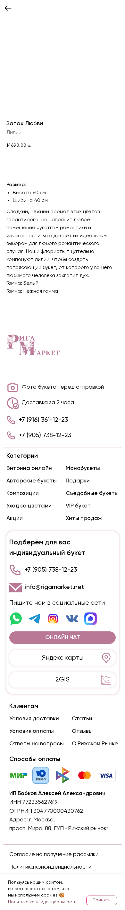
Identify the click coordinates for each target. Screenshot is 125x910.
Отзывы (82, 731)
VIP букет (78, 506)
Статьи (82, 719)
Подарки (78, 481)
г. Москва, (42, 820)
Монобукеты (83, 468)
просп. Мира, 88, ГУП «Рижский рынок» (59, 828)
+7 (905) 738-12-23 (45, 435)
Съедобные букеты (92, 493)
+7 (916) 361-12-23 (43, 420)
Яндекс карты (62, 658)
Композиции (22, 493)
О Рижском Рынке (95, 744)
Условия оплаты (31, 731)
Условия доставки (34, 719)
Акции (14, 518)
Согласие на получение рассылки (53, 854)
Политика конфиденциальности (50, 867)
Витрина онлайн (29, 468)
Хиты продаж (84, 518)
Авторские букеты (31, 481)
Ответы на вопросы (36, 744)
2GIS (62, 680)
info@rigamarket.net (54, 587)
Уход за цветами (29, 506)
